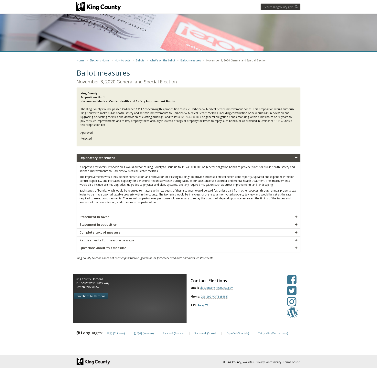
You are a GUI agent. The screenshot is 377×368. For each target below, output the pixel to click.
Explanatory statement (97, 158)
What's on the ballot (162, 60)
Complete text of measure (100, 232)
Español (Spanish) (238, 333)
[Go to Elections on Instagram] (291, 304)
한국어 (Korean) (144, 333)
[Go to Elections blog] (292, 315)
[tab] (188, 158)
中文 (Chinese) (116, 333)
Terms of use (291, 362)
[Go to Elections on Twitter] (291, 293)
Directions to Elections (91, 296)
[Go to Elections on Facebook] (291, 282)
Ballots (140, 60)
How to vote (123, 60)
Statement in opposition (98, 224)
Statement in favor (94, 217)
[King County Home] (111, 361)
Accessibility (274, 362)
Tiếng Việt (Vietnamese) (273, 333)
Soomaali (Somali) (206, 333)
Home (80, 60)
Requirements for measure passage (107, 240)
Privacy (260, 362)
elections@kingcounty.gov (216, 287)
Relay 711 (204, 305)
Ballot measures (190, 60)
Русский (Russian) (174, 333)
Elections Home (100, 60)
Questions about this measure (103, 248)
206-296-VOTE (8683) (214, 296)
